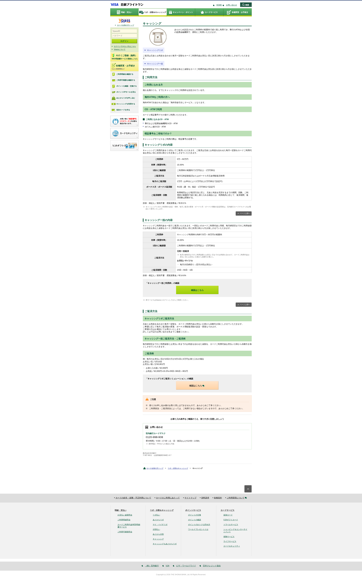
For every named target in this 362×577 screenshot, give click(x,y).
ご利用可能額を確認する (125, 80)
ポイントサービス (193, 510)
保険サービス (228, 537)
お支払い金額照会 (125, 515)
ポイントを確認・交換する (126, 86)
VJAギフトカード (230, 520)
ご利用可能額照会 (125, 532)
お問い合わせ (231, 5)
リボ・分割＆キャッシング (178, 468)
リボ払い (156, 515)
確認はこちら (197, 290)
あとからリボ (158, 520)
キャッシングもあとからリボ (165, 544)
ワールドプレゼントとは (198, 529)
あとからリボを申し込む (125, 98)
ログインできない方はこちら (125, 46)
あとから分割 (158, 534)
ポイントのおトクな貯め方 (199, 525)
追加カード (228, 515)
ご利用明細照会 (124, 520)
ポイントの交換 (194, 515)
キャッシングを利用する (125, 104)
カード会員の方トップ (125, 25)
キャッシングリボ (155, 50)
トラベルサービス (230, 525)
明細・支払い (121, 510)
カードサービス (227, 510)
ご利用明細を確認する (124, 74)
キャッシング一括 (155, 64)
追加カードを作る (123, 110)
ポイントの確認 (194, 520)
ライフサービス (229, 541)
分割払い (156, 529)
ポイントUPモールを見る (126, 92)
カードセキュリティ (231, 546)
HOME (219, 5)
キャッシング (158, 539)
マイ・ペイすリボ (160, 525)
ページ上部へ (245, 213)
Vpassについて (119, 49)
